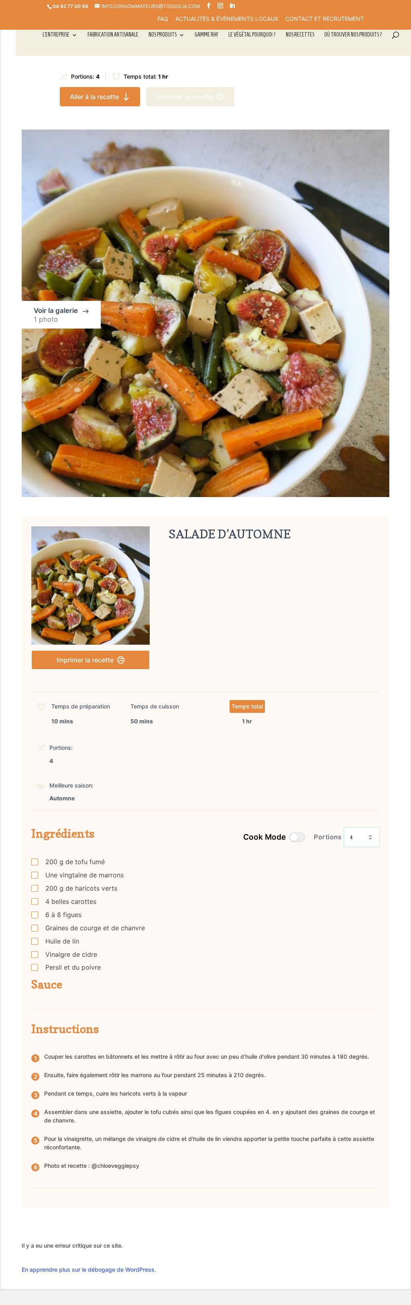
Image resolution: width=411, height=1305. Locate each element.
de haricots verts (81, 888)
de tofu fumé (75, 862)
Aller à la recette (94, 97)
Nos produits (163, 35)
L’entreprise (56, 35)
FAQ (162, 19)
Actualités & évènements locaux (226, 19)
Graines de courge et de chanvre (95, 928)
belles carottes (70, 901)
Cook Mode (264, 837)
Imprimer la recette (184, 97)
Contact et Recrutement (324, 19)
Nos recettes (300, 35)
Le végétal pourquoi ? (252, 35)
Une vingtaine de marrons (84, 875)
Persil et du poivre (73, 967)
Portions (327, 837)
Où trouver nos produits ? (353, 35)
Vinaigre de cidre (71, 954)
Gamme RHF (206, 35)
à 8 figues (63, 915)
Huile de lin (62, 941)
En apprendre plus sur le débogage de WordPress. (89, 1269)
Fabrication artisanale (112, 35)
